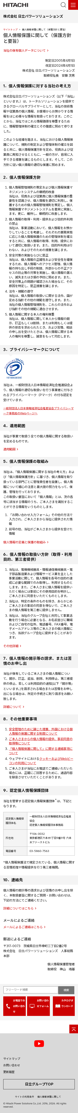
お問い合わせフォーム (43, 1003)
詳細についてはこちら (18, 908)
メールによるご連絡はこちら (23, 927)
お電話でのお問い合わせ (19, 1006)
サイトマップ (11, 1058)
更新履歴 (9, 1072)
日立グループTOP (39, 1084)
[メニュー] (73, 5)
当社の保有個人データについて (24, 51)
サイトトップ (10, 29)
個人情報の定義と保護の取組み (24, 542)
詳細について (12, 707)
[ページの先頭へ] (73, 1029)
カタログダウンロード (67, 1003)
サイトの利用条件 (24, 1096)
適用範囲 (9, 449)
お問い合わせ (11, 1065)
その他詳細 (10, 646)
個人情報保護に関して (49, 1096)
